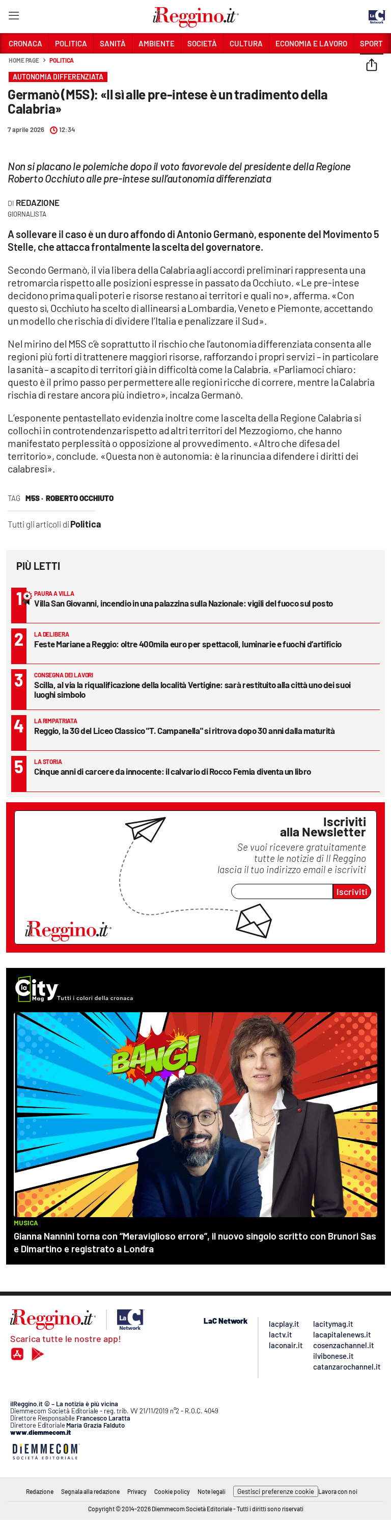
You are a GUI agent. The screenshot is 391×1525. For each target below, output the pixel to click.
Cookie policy (172, 1491)
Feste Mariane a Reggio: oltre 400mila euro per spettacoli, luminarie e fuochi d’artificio (188, 644)
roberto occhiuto (80, 498)
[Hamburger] (13, 17)
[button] (371, 66)
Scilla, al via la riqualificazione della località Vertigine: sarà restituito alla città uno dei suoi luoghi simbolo (192, 689)
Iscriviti (352, 891)
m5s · (34, 498)
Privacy (137, 1491)
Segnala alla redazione (90, 1491)
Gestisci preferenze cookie (275, 1491)
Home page (24, 60)
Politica (61, 60)
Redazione (38, 202)
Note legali (212, 1491)
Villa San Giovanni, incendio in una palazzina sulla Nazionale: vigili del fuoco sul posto (183, 603)
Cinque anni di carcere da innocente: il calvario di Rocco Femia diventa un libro (172, 771)
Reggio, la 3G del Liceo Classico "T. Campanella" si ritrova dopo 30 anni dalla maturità (184, 730)
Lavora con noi (337, 1491)
